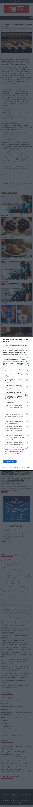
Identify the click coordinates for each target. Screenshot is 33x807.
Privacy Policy (26, 467)
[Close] (29, 339)
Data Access (16, 467)
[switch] (26, 374)
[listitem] (16, 370)
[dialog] (16, 404)
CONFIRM (10, 461)
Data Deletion (7, 467)
